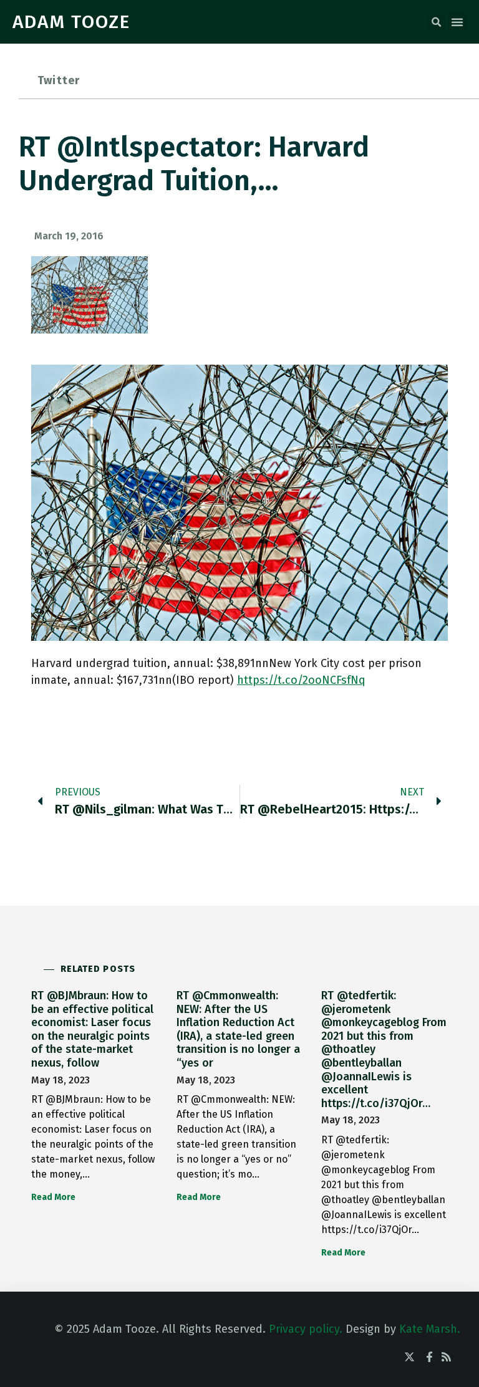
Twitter (58, 80)
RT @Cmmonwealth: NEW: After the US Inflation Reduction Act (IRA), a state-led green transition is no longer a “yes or (238, 1029)
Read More (53, 1197)
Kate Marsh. (429, 1329)
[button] (436, 22)
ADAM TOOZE (71, 22)
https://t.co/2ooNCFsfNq (301, 680)
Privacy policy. (305, 1329)
